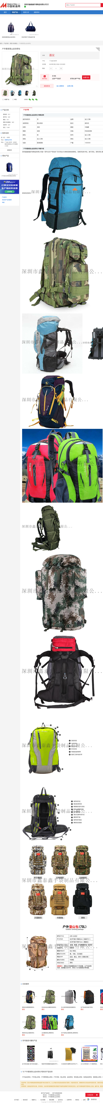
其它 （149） (6, 127)
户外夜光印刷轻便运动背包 (9, 176)
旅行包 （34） (7, 117)
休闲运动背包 (87, 1077)
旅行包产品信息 (45, 1093)
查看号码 (86, 77)
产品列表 (6, 43)
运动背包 (70, 1077)
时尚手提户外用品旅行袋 (28, 37)
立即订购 (70, 86)
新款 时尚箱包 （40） (9, 122)
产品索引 (4, 197)
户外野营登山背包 (47, 1077)
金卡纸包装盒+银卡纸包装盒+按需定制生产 (33, 1064)
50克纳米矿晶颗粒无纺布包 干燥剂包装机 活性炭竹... (75, 1064)
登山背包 (63, 1077)
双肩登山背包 (97, 1077)
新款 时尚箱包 (13, 43)
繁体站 (77, 1100)
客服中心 (34, 1100)
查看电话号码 (8, 140)
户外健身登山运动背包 (54, 1095)
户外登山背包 (36, 1077)
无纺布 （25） (7, 125)
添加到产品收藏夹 (7, 200)
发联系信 (47, 86)
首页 (1, 43)
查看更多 (9, 150)
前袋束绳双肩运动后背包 (8, 37)
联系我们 (25, 1100)
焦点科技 (54, 1102)
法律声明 (69, 1100)
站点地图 (42, 1100)
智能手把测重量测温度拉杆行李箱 (51, 1064)
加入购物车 (60, 86)
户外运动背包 (26, 1077)
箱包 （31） (6, 119)
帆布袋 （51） (7, 114)
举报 (15, 99)
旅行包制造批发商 (57, 1093)
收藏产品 (6, 99)
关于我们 (16, 1100)
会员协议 (60, 1100)
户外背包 (56, 1077)
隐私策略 (51, 1100)
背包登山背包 (78, 1077)
